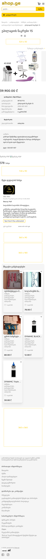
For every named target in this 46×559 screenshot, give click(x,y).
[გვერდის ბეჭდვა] (24, 35)
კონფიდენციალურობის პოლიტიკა (15, 501)
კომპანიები (6, 508)
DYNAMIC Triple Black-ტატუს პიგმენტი (12, 381)
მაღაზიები (6, 511)
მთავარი (4, 22)
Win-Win (6, 196)
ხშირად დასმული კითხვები (12, 526)
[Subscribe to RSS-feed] (8, 554)
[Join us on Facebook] (3, 554)
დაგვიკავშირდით (8, 483)
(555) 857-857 (23, 106)
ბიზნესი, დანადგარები (29, 22)
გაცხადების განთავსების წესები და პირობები (19, 498)
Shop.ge (16, 547)
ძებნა (4, 473)
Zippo (4, 529)
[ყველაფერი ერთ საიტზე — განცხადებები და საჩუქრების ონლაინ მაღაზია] (11, 5)
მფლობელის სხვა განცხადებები (14, 221)
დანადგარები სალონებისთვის (12, 25)
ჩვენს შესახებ (7, 480)
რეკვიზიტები (7, 523)
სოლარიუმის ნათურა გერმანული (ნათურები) (33, 291)
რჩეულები (6, 495)
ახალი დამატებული (9, 477)
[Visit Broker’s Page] (9, 190)
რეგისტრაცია (7, 504)
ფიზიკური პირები (8, 520)
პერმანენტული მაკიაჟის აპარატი (12, 291)
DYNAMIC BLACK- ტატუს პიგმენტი (33, 336)
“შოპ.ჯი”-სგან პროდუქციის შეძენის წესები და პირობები (19, 536)
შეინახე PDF (5, 156)
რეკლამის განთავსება (10, 532)
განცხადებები (14, 22)
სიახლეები (6, 486)
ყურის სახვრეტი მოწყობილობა (12, 336)
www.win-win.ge (24, 226)
